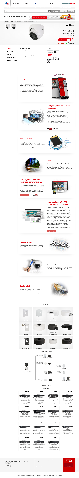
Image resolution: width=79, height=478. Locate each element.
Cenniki (37, 461)
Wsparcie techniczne (53, 3)
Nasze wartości (26, 463)
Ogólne (10, 48)
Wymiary (10, 54)
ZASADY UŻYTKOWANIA (58, 475)
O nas (41, 3)
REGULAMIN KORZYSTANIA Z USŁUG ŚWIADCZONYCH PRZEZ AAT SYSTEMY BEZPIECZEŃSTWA (39, 475)
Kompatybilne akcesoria (52, 461)
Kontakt (60, 3)
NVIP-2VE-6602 (13, 21)
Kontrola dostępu (29, 8)
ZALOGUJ (63, 11)
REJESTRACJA (70, 11)
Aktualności (26, 461)
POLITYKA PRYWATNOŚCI (21, 475)
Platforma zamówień (66, 3)
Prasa (37, 463)
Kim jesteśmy (26, 462)
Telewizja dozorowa (9, 8)
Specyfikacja (11, 51)
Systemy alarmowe (19, 8)
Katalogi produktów (39, 462)
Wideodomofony (39, 8)
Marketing (46, 3)
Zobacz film (55, 128)
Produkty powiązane (12, 60)
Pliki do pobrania (12, 57)
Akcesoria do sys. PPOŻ (49, 8)
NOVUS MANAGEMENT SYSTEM (64, 8)
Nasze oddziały (26, 467)
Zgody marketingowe (39, 466)
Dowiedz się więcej (24, 195)
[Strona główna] (17, 3)
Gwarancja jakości (27, 466)
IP (9, 21)
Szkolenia (72, 3)
